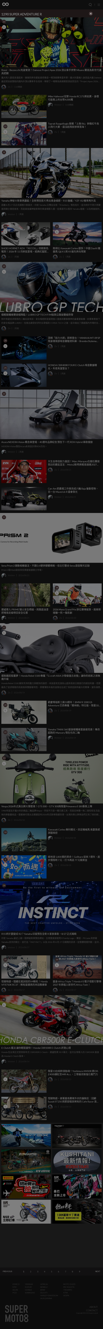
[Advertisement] (51, 35)
